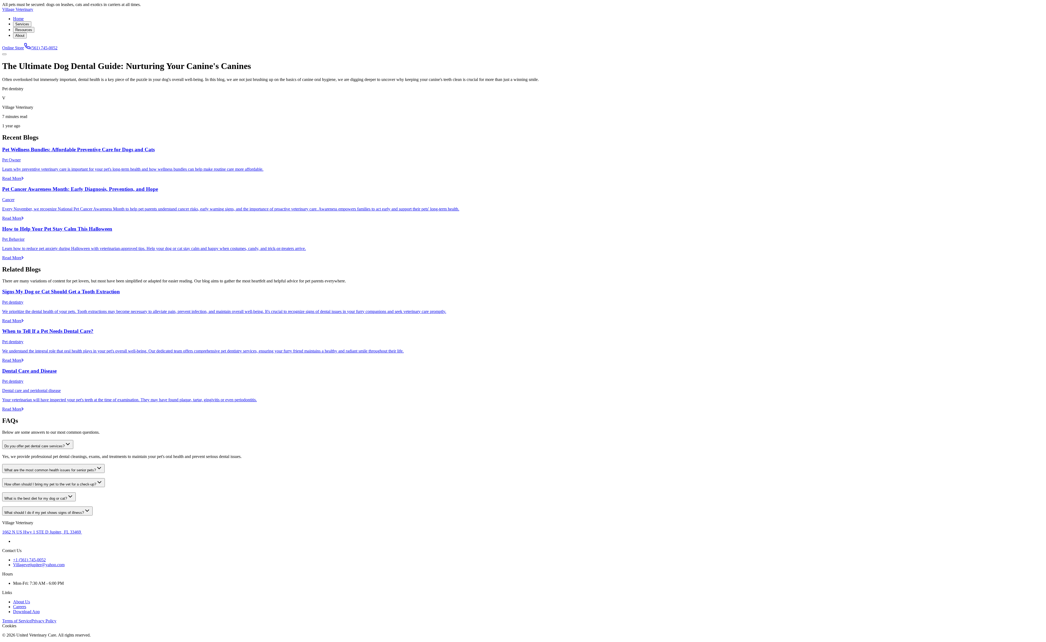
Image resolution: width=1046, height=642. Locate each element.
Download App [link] (26, 611)
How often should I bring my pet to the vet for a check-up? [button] (50, 484)
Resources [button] (23, 30)
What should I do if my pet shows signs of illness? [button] (44, 513)
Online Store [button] (13, 48)
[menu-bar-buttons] (4, 54)
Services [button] (22, 24)
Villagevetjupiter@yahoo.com (39, 564)
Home (18, 18)
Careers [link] (19, 606)
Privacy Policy (43, 621)
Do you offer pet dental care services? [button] (34, 446)
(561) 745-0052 (44, 48)
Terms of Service (16, 621)
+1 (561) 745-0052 (29, 559)
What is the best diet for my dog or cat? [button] (35, 498)
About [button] (20, 36)
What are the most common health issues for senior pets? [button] (50, 470)
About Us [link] (21, 601)
